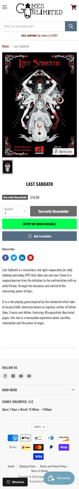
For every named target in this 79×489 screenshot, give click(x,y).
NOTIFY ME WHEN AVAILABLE (39, 224)
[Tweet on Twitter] (14, 257)
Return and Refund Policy (53, 466)
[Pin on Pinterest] (30, 257)
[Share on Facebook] (5, 257)
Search (11, 466)
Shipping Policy (27, 466)
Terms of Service (39, 470)
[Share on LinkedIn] (22, 257)
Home (5, 46)
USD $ (37, 427)
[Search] (71, 26)
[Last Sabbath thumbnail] (7, 167)
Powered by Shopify (39, 481)
